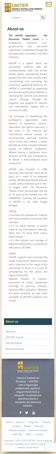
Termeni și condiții (38, 430)
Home (9, 422)
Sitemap (38, 426)
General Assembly (15, 349)
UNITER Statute (14, 343)
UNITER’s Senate (14, 337)
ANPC (29, 434)
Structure (10, 331)
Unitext (16, 426)
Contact (39, 434)
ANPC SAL (17, 434)
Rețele (27, 426)
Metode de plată (16, 430)
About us (20, 422)
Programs (33, 422)
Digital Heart (32, 447)
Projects (46, 422)
